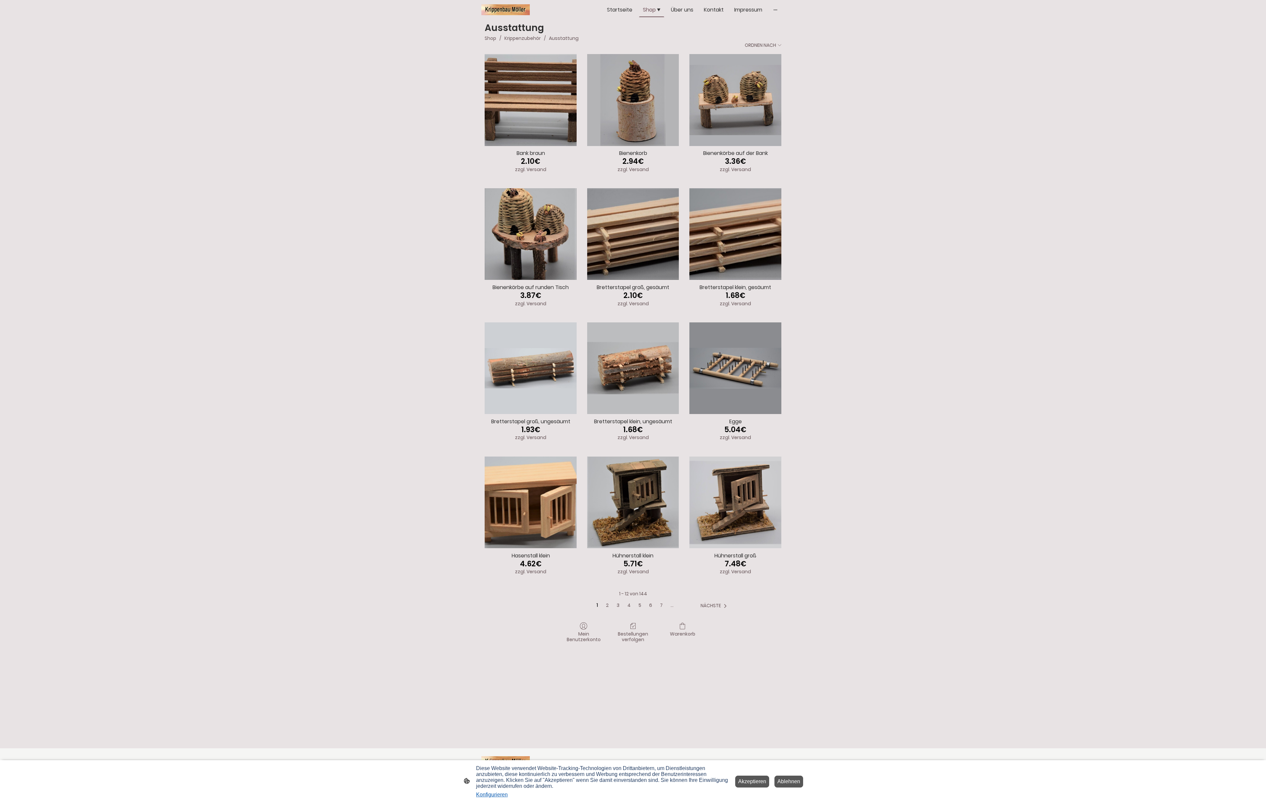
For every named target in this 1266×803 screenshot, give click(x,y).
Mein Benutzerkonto (584, 636)
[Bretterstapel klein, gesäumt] (735, 234)
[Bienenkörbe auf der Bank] (735, 100)
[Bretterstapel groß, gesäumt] (633, 234)
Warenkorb (682, 634)
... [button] (672, 605)
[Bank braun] (531, 100)
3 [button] (618, 605)
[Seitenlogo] (505, 9)
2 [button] (607, 605)
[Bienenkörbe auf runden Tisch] (531, 234)
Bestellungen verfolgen (633, 636)
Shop (490, 38)
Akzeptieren (752, 781)
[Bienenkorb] (633, 100)
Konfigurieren (492, 794)
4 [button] (629, 605)
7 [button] (661, 605)
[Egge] (735, 368)
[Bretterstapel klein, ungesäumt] (633, 368)
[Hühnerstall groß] (735, 503)
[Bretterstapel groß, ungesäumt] (531, 368)
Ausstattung (564, 38)
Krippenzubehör (522, 38)
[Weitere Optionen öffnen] (775, 10)
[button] (715, 605)
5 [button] (640, 605)
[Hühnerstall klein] (633, 503)
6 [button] (650, 605)
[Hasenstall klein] (531, 503)
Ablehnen (788, 781)
